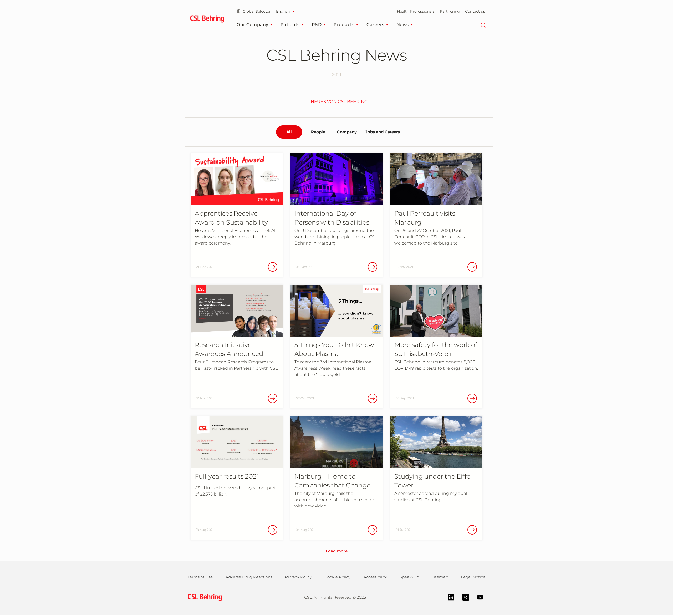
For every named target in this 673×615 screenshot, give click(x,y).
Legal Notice (473, 577)
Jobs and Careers (382, 131)
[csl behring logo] (203, 596)
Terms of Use (200, 577)
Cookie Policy (337, 577)
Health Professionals (416, 11)
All (289, 131)
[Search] (483, 24)
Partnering (450, 11)
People (318, 131)
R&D (317, 24)
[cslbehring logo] (207, 19)
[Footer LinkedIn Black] (449, 596)
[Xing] (463, 596)
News (402, 24)
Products (344, 24)
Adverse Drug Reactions (248, 577)
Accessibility (375, 577)
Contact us (475, 11)
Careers (375, 24)
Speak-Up (409, 577)
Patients (290, 24)
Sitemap (440, 577)
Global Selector (257, 11)
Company (347, 131)
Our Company (252, 24)
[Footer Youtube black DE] (477, 596)
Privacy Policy (298, 577)
